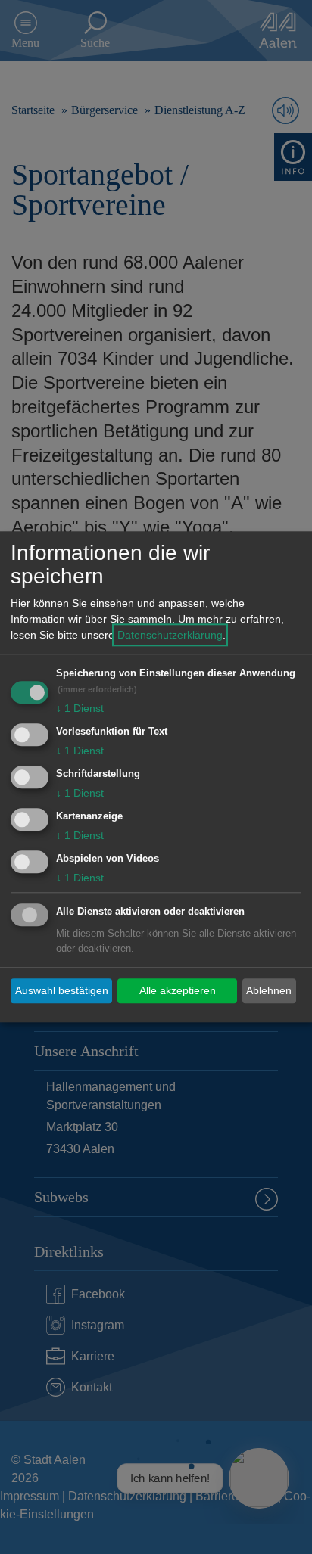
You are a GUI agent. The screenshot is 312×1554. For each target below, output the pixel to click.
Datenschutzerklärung (170, 635)
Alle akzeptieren (177, 990)
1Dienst (80, 709)
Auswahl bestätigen (61, 990)
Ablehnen (269, 990)
